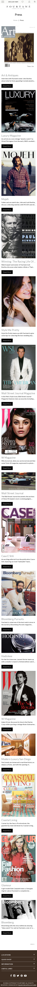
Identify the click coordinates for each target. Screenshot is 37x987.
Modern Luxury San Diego (16, 759)
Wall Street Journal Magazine (18, 393)
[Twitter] (18, 976)
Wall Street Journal (12, 493)
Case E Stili (7, 556)
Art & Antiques (9, 75)
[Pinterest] (22, 976)
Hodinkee (6, 656)
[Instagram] (14, 976)
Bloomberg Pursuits (12, 619)
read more (7, 86)
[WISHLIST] (22, 1)
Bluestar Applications (27, 985)
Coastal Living (9, 820)
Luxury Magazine (11, 135)
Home (15, 20)
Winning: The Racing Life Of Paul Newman (17, 261)
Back (32, 944)
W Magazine (8, 457)
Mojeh (5, 199)
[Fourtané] (18, 7)
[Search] (35, 1)
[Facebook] (11, 976)
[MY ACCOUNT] (29, 1)
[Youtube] (25, 976)
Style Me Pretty (10, 330)
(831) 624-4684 (13, 2)
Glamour (6, 885)
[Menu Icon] (2, 1)
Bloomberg (7, 922)
